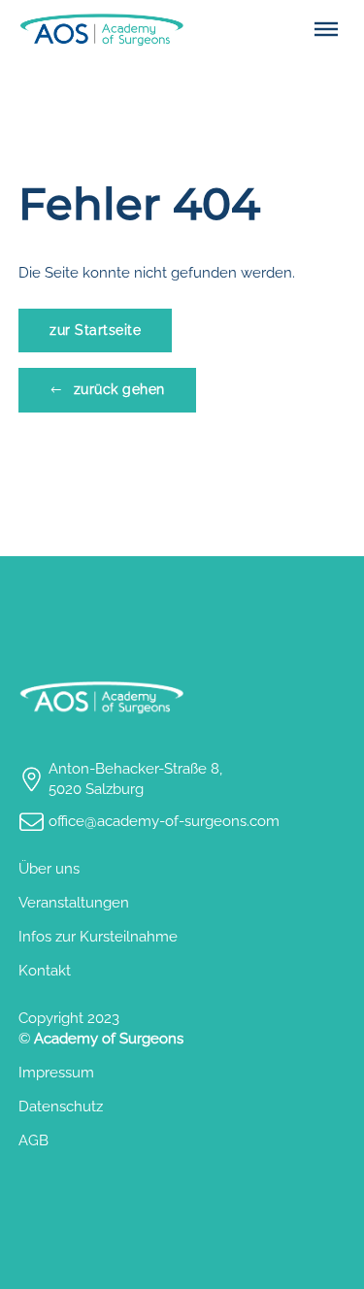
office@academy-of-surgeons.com (164, 821)
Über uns (49, 868)
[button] (326, 29)
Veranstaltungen (73, 902)
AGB (33, 1140)
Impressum (56, 1072)
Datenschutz (60, 1106)
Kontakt (44, 970)
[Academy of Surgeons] (100, 30)
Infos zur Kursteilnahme (98, 936)
